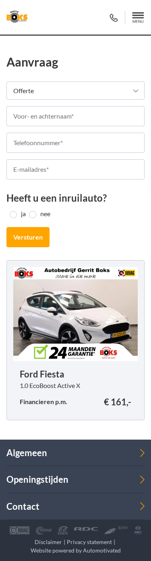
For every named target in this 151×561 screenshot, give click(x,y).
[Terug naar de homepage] (17, 17)
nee (45, 213)
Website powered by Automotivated (76, 550)
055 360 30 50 (113, 18)
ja (23, 213)
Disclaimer (48, 541)
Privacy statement (89, 541)
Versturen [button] (28, 237)
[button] (138, 17)
